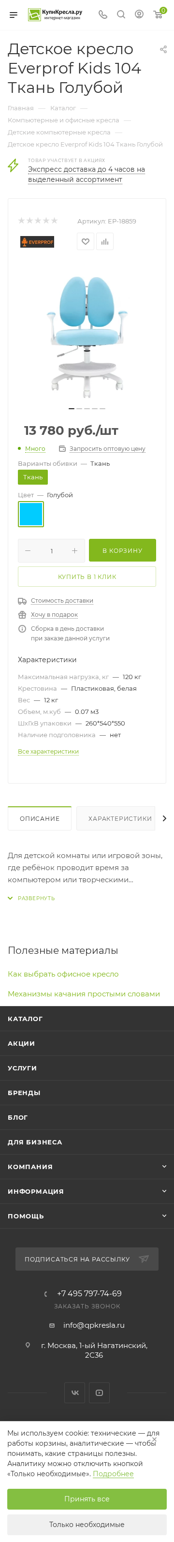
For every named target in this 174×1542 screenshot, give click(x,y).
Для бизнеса (35, 1142)
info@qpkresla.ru (94, 1325)
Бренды (24, 1093)
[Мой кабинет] (139, 15)
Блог (18, 1117)
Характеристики (120, 818)
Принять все (87, 1499)
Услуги (22, 1068)
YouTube (99, 1392)
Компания (30, 1167)
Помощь (26, 1216)
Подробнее (113, 1473)
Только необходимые (87, 1524)
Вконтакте (74, 1392)
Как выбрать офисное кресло (63, 974)
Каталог (25, 1019)
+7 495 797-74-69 (89, 1294)
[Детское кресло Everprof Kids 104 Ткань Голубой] (87, 331)
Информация (36, 1191)
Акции (21, 1043)
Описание (39, 818)
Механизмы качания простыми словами (84, 993)
